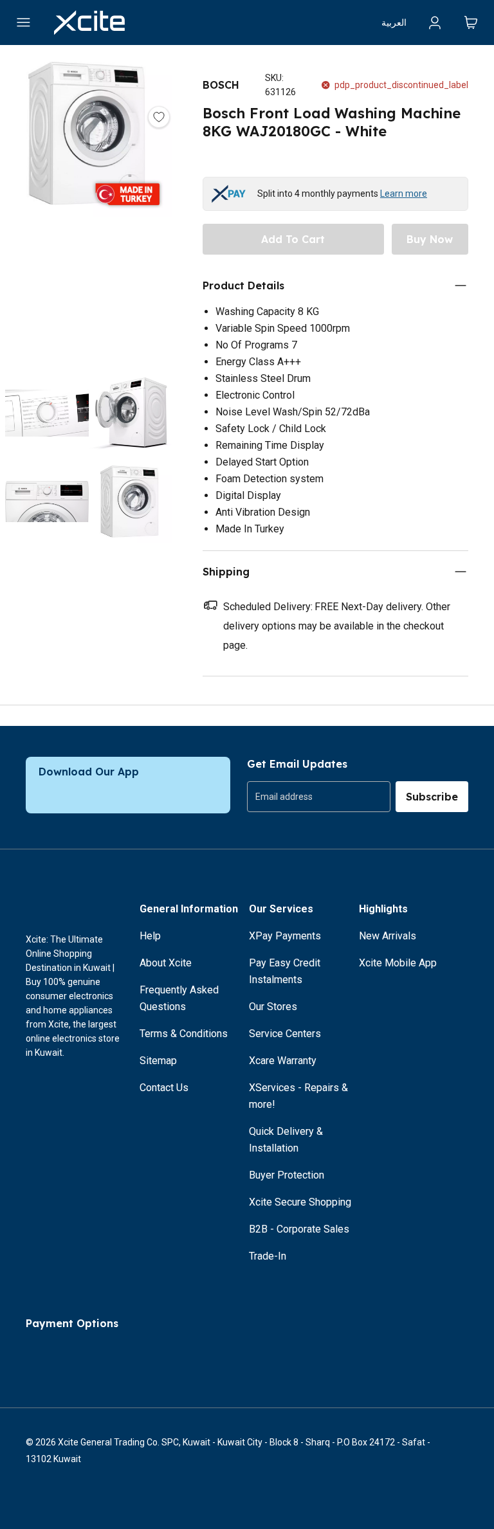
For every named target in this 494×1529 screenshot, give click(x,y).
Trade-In (267, 1256)
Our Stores (273, 1006)
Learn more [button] (403, 193)
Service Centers (285, 1033)
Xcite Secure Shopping (300, 1202)
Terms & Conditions (184, 1033)
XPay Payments (285, 936)
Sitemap (158, 1060)
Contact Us (164, 1087)
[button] (88, 211)
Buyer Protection (286, 1175)
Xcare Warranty (282, 1060)
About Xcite (166, 963)
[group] (318, 796)
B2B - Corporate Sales (299, 1229)
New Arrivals (387, 936)
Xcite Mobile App (398, 963)
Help (150, 936)
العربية (394, 22)
